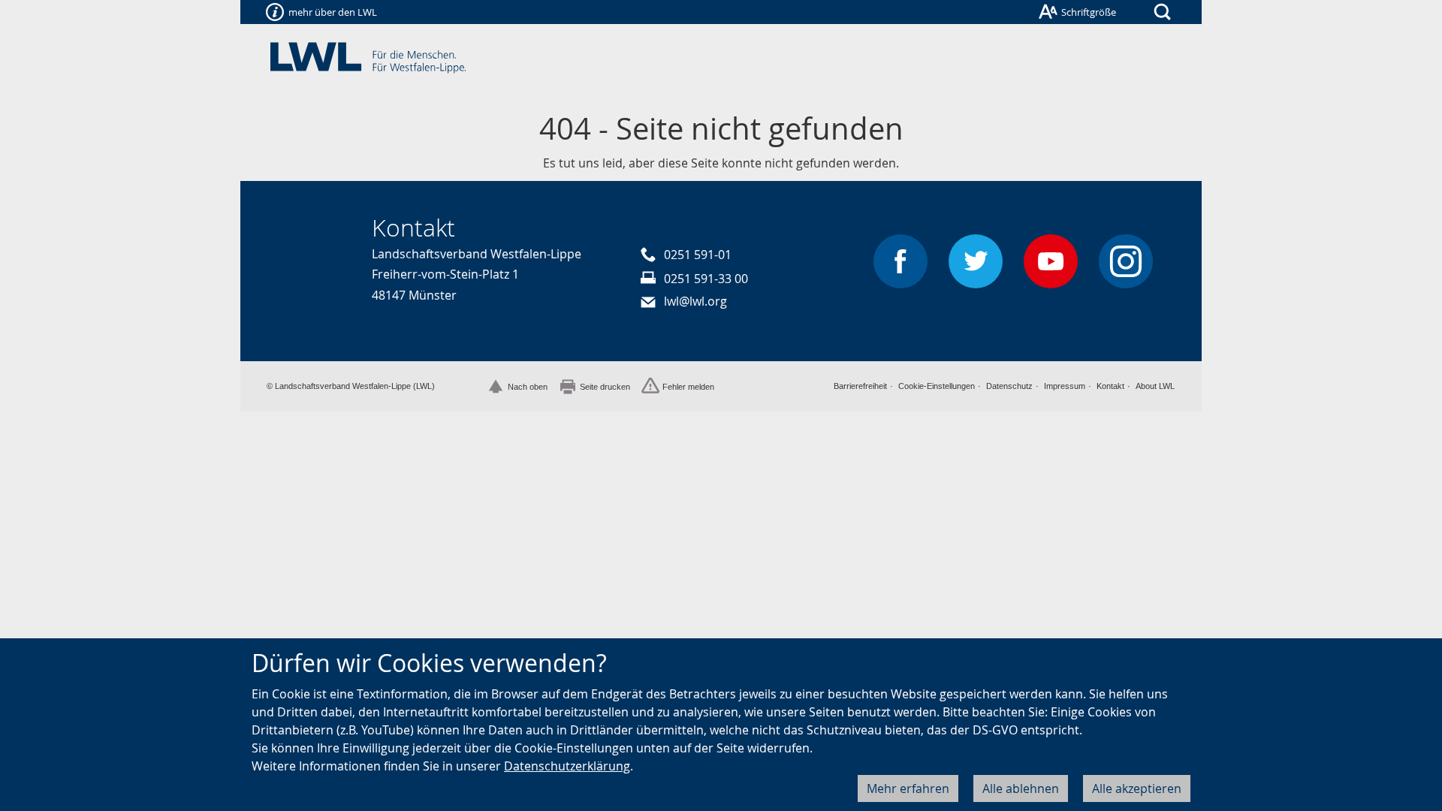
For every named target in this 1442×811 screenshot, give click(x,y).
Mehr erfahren (908, 788)
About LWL (1155, 385)
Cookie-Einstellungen (936, 385)
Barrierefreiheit (860, 385)
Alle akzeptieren (1136, 788)
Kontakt (1110, 385)
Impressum (1064, 385)
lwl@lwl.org (695, 301)
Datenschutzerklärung (567, 766)
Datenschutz (1009, 385)
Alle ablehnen (1020, 788)
